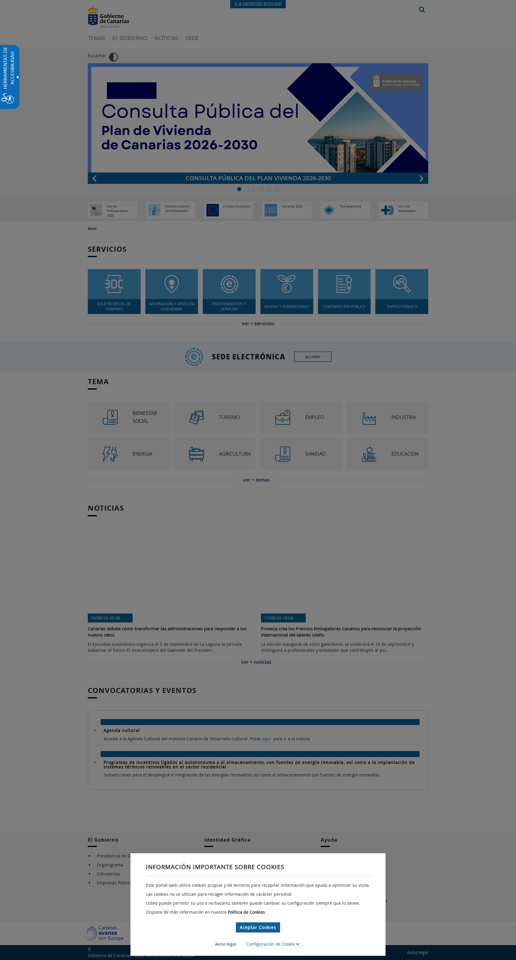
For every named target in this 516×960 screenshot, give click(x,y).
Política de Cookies (246, 912)
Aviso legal (225, 944)
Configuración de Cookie (271, 944)
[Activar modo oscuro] (113, 57)
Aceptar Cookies (258, 927)
